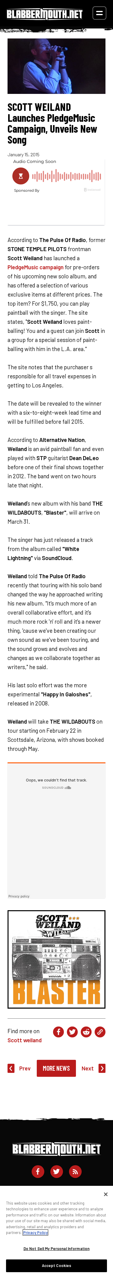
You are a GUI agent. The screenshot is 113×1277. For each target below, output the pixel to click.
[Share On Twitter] (72, 1032)
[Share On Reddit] (86, 1032)
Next (88, 1068)
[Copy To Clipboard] (100, 1032)
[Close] (105, 1194)
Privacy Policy (35, 1232)
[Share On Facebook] (58, 1032)
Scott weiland (25, 1040)
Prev (25, 1068)
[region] (56, 1231)
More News (56, 1068)
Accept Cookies (56, 1265)
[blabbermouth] (45, 18)
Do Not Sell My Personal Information (57, 1248)
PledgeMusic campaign (36, 267)
